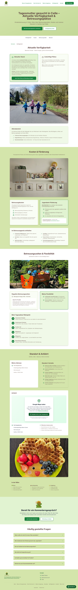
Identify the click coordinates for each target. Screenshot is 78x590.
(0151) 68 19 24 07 (46, 577)
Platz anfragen (69, 3)
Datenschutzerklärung (43, 410)
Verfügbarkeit (55, 3)
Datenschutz (41, 587)
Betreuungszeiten (43, 37)
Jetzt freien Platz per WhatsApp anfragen (24, 78)
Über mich (62, 584)
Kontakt (61, 3)
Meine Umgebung (46, 3)
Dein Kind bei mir (37, 3)
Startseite (13, 44)
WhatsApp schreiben (46, 519)
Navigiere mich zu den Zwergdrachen (40, 414)
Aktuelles (46, 584)
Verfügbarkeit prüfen (49, 28)
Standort (51, 37)
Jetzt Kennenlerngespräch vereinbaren (32, 28)
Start (15, 584)
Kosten (35, 37)
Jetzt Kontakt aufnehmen (32, 519)
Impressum (36, 587)
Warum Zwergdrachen (27, 3)
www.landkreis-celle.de (55, 220)
